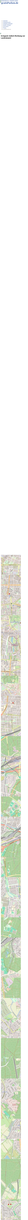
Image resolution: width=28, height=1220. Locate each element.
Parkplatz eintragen (8, 23)
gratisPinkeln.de (7, 29)
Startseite (5, 20)
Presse (4, 28)
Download (5, 26)
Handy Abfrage (7, 25)
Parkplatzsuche (6, 22)
